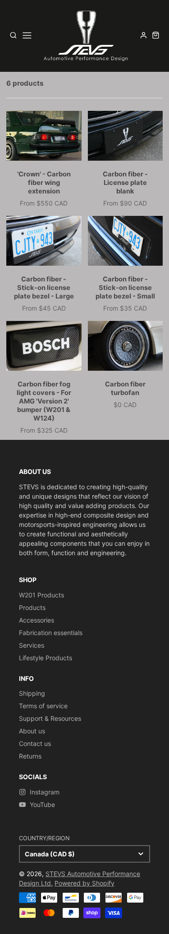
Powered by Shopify (84, 883)
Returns (30, 756)
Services (31, 645)
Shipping (32, 693)
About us (32, 731)
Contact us (35, 743)
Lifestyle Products (45, 658)
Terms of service (43, 706)
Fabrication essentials (50, 632)
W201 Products (41, 595)
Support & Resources (50, 718)
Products (32, 607)
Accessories (36, 620)
